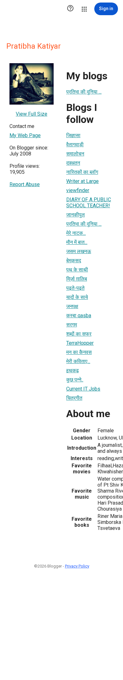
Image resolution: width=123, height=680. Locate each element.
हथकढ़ (72, 370)
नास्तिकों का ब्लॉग (82, 172)
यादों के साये (77, 297)
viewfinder (77, 190)
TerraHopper (80, 343)
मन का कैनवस (79, 352)
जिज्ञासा (73, 135)
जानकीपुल (75, 215)
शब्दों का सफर (78, 334)
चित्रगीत (74, 398)
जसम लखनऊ (78, 251)
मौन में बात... (76, 242)
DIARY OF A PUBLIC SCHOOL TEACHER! (88, 203)
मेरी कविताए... (78, 361)
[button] (70, 8)
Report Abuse (24, 184)
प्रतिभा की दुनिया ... (84, 92)
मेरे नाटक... (76, 233)
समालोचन (75, 154)
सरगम (71, 325)
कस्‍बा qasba (78, 316)
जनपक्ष (72, 306)
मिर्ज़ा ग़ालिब (76, 279)
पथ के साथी (77, 270)
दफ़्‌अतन (73, 163)
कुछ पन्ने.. (74, 380)
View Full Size (31, 114)
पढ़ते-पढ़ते (75, 288)
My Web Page (25, 135)
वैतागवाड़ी (75, 145)
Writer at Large (82, 181)
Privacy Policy (77, 566)
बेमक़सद (73, 261)
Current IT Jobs (83, 389)
